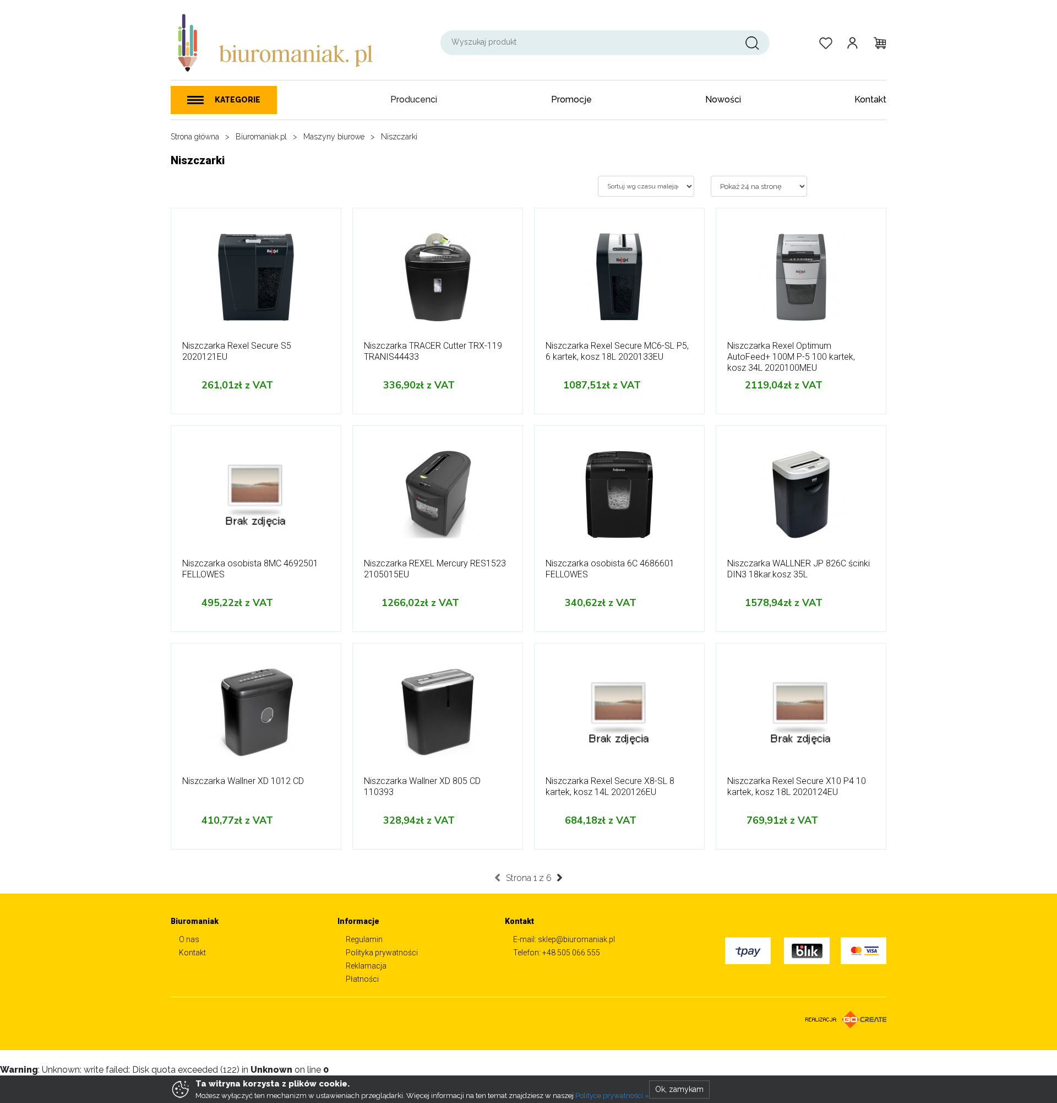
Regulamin (364, 939)
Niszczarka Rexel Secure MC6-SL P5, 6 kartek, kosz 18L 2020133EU (617, 351)
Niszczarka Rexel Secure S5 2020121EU (236, 351)
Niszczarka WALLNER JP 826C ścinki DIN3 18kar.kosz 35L (798, 569)
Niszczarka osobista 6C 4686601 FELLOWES (610, 569)
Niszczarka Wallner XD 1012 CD (243, 781)
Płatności (362, 979)
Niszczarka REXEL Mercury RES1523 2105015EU (435, 569)
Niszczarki (399, 136)
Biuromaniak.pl (261, 136)
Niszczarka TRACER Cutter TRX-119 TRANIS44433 (433, 351)
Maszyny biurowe (333, 136)
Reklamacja (366, 965)
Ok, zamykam (679, 1089)
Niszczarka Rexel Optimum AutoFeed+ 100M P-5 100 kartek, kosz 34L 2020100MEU (791, 356)
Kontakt (870, 99)
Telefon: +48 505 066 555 (556, 952)
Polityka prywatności (382, 952)
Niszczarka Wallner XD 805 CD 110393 (422, 786)
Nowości (723, 99)
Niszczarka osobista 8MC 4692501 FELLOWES (250, 569)
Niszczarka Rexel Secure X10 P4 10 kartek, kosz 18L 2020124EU (796, 786)
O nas (189, 939)
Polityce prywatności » (612, 1095)
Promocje (571, 99)
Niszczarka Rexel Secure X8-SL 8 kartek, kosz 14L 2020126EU (610, 786)
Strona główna (195, 136)
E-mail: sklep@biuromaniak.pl (564, 939)
